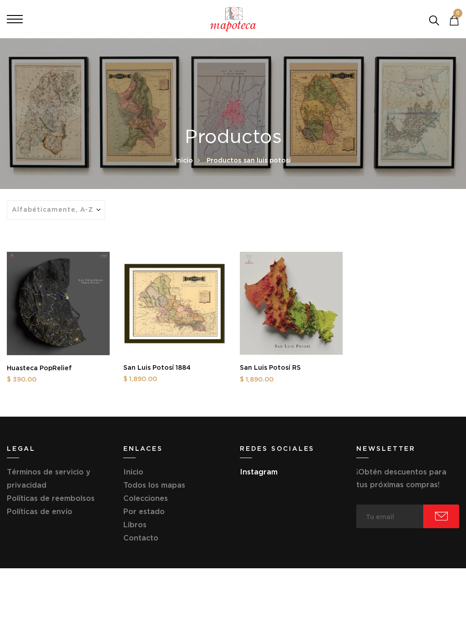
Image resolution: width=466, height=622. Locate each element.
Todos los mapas (154, 485)
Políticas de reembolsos (51, 498)
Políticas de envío (39, 511)
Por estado (144, 511)
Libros (135, 524)
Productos (224, 160)
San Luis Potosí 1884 (157, 367)
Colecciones (145, 498)
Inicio (184, 160)
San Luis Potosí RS (270, 367)
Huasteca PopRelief (39, 368)
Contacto (140, 538)
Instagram (259, 472)
